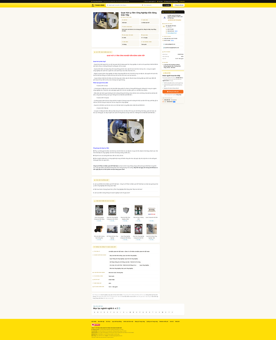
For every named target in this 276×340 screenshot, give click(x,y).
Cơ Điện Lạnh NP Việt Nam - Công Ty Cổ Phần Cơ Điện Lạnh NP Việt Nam (175, 17)
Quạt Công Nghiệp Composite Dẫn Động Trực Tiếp (125, 238)
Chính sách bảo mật (128, 321)
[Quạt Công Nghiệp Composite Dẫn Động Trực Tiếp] (125, 229)
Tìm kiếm (167, 5)
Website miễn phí (163, 321)
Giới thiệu (160, 1)
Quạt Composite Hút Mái (152, 217)
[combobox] (125, 5)
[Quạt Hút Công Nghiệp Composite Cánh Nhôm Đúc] (112, 210)
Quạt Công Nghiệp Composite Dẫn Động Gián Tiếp (99, 219)
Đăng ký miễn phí (179, 5)
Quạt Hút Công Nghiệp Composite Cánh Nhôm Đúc (112, 219)
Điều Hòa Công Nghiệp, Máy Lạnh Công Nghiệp (121, 268)
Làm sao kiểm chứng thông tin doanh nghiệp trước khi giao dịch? (112, 193)
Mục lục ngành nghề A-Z (150, 1)
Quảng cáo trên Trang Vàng (171, 1)
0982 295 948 (170, 31)
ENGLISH (182, 1)
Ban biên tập (101, 321)
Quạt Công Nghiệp (144, 265)
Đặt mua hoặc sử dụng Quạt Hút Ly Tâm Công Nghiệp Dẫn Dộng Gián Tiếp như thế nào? (118, 189)
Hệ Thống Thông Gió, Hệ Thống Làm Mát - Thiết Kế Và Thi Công (125, 262)
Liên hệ (171, 321)
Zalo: (169, 101)
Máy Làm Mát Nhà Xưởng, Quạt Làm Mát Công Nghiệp (123, 255)
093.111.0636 (170, 29)
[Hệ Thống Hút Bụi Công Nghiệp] (112, 229)
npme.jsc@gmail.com (172, 33)
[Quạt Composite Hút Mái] (151, 210)
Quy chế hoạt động (117, 321)
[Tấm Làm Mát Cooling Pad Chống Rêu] (99, 229)
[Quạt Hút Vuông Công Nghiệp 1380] (152, 229)
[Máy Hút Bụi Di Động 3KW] (138, 210)
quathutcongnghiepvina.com (172, 47)
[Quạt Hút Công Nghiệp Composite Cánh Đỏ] (138, 229)
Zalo (176, 31)
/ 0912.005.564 (170, 100)
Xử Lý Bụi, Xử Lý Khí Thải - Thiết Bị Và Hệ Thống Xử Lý (123, 265)
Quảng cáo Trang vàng (152, 321)
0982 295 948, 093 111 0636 (170, 38)
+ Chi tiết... (99, 220)
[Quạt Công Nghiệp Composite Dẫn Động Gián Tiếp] (99, 210)
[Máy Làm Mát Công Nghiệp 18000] (125, 210)
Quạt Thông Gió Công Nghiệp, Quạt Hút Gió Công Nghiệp (124, 258)
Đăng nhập (178, 94)
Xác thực (108, 321)
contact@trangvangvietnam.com (115, 335)
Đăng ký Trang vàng (140, 321)
